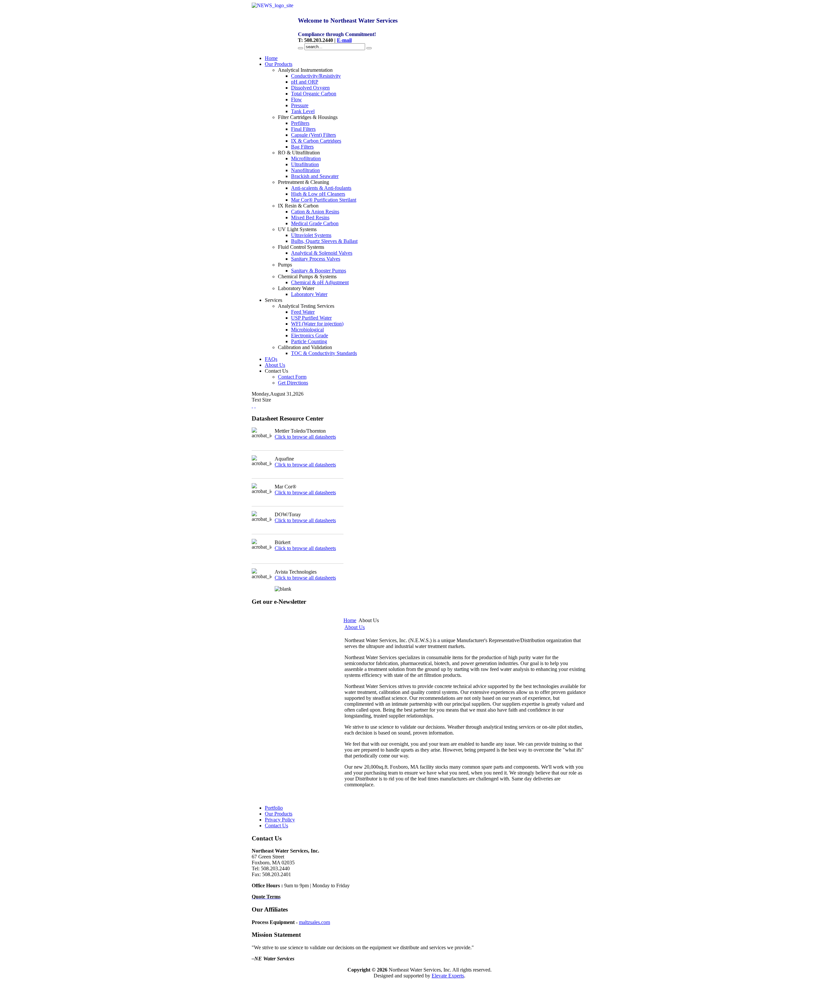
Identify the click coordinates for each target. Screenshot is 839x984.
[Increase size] (252, 405)
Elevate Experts (448, 975)
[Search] (300, 48)
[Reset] (369, 48)
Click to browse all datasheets (305, 437)
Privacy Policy (280, 819)
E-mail (344, 40)
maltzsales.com (314, 922)
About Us (354, 627)
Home (349, 620)
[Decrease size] (255, 405)
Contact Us (276, 825)
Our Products (278, 814)
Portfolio (274, 808)
